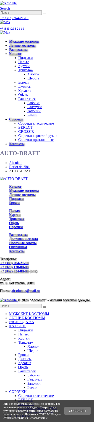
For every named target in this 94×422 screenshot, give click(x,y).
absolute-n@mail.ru (25, 291)
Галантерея (27, 99)
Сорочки (16, 119)
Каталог (15, 54)
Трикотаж (25, 70)
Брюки (23, 82)
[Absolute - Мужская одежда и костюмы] (8, 3)
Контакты (16, 144)
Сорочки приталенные (36, 140)
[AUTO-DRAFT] (14, 179)
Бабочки (33, 103)
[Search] (44, 13)
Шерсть (33, 78)
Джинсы (24, 86)
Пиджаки (25, 58)
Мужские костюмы (24, 41)
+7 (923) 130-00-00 (14, 267)
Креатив (24, 90)
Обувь (23, 95)
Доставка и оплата (23, 239)
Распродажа (18, 49)
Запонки (34, 111)
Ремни (32, 115)
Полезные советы (23, 243)
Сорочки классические (36, 123)
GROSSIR (26, 131)
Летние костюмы (22, 45)
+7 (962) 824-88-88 (14, 271)
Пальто (23, 62)
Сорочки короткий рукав (37, 136)
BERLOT (25, 127)
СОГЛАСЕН (77, 411)
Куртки (24, 66)
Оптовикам (18, 247)
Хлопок (33, 74)
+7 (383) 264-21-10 (14, 18)
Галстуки (34, 107)
